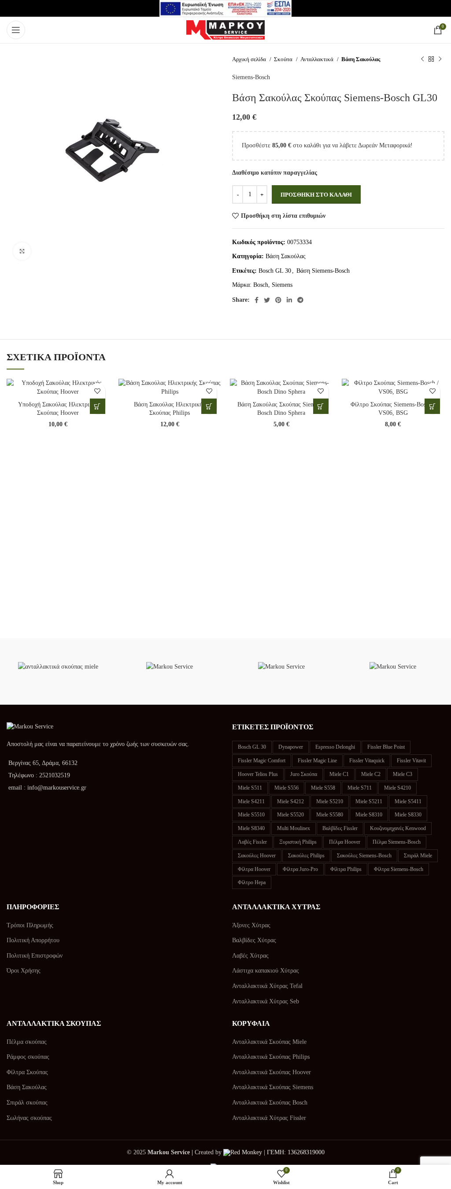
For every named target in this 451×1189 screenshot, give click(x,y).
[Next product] (440, 59)
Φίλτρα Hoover (254, 869)
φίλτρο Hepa (252, 882)
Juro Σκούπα (303, 774)
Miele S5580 (329, 815)
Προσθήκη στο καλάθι (316, 194)
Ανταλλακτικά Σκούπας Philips (271, 1057)
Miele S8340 (251, 828)
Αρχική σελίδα (249, 59)
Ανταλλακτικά (317, 59)
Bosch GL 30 (275, 270)
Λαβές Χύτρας (250, 955)
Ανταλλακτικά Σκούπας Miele (269, 1042)
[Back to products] (431, 59)
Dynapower (290, 747)
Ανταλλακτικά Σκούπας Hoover (271, 1072)
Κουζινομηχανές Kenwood (398, 828)
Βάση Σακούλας (360, 59)
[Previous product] (422, 59)
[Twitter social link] (267, 300)
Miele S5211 (368, 801)
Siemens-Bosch (251, 77)
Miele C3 (402, 774)
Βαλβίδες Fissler (340, 828)
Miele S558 (323, 788)
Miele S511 (250, 788)
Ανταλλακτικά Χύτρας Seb (265, 1001)
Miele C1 (339, 774)
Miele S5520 (290, 815)
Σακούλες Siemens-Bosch (364, 855)
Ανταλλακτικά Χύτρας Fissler (269, 1118)
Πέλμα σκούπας (27, 1042)
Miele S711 (359, 788)
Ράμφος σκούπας (28, 1057)
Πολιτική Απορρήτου (33, 940)
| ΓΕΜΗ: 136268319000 (293, 1152)
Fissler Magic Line (317, 760)
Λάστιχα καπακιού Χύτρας (265, 970)
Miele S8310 (368, 815)
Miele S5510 (251, 815)
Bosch (260, 285)
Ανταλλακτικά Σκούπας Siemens (272, 1087)
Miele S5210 (329, 801)
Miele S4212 (290, 801)
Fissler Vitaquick (366, 760)
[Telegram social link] (300, 300)
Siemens (282, 285)
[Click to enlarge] (22, 251)
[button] (97, 406)
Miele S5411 (408, 801)
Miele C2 (371, 774)
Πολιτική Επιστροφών (35, 955)
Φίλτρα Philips (346, 869)
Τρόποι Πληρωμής (30, 925)
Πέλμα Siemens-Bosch (397, 842)
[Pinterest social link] (278, 300)
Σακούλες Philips (306, 855)
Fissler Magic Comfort (261, 760)
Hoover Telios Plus (258, 774)
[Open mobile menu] (16, 30)
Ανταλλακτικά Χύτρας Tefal (267, 986)
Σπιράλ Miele (418, 855)
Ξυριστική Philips (298, 842)
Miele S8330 (408, 815)
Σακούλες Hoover (257, 855)
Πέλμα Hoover (344, 842)
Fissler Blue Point (386, 747)
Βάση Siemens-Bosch (323, 270)
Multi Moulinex (293, 828)
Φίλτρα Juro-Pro (300, 869)
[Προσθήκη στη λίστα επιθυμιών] (97, 391)
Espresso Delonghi (335, 747)
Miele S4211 (251, 801)
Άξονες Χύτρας (251, 925)
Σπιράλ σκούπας (27, 1102)
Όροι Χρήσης (24, 970)
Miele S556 (286, 788)
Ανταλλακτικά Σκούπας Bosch (269, 1102)
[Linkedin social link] (289, 300)
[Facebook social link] (256, 300)
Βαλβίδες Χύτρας (254, 940)
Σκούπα (284, 59)
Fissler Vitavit (411, 760)
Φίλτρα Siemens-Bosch (398, 869)
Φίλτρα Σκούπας (27, 1072)
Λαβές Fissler (252, 842)
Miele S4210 (397, 788)
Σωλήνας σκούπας (29, 1118)
